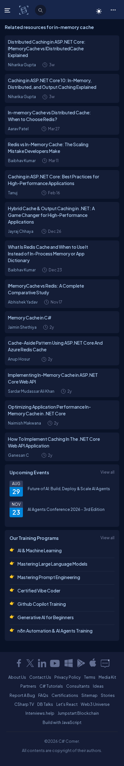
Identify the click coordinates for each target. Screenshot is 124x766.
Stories (108, 695)
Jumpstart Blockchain (78, 713)
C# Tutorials (51, 686)
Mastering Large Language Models (52, 564)
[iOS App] (93, 663)
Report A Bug (22, 695)
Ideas (98, 686)
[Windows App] (69, 663)
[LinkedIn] (42, 663)
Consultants (78, 686)
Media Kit (107, 677)
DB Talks (45, 704)
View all (107, 472)
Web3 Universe (95, 704)
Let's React (67, 704)
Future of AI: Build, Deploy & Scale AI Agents (69, 488)
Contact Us (40, 677)
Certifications (65, 695)
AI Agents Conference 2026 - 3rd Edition (66, 509)
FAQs (43, 695)
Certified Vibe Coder (38, 590)
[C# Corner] (24, 9)
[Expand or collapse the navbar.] (8, 10)
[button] (113, 9)
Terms (89, 677)
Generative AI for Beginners (45, 617)
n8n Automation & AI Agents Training (55, 631)
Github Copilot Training (41, 604)
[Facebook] (19, 663)
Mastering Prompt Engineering (48, 577)
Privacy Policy (67, 677)
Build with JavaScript (62, 722)
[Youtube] (55, 663)
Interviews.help (39, 713)
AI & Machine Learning (39, 550)
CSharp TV (24, 704)
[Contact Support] (105, 663)
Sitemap (89, 695)
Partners (28, 686)
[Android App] (81, 663)
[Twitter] (30, 663)
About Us (17, 677)
